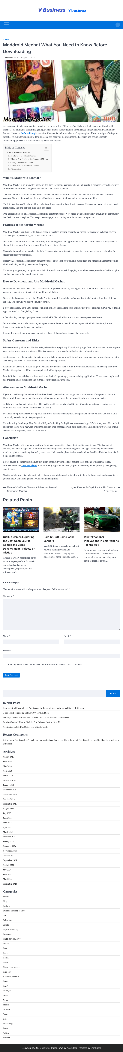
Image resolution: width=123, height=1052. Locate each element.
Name (6, 636)
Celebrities (7, 920)
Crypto (6, 925)
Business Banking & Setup (14, 911)
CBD (5, 915)
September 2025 (10, 804)
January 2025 (8, 841)
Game (6, 40)
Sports (5, 1014)
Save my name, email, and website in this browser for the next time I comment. (45, 664)
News (5, 1000)
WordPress (96, 1048)
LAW (5, 986)
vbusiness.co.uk (11, 57)
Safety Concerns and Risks (22, 162)
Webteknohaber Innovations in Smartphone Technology (101, 540)
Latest (5, 981)
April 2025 (7, 827)
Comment (8, 596)
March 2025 (8, 832)
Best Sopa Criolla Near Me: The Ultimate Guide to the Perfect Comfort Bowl (36, 717)
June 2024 (7, 874)
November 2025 (10, 794)
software (6, 1009)
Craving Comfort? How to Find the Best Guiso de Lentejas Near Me (32, 722)
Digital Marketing (10, 929)
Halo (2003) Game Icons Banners (59, 538)
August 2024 (8, 865)
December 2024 (9, 846)
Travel (6, 1028)
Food (5, 948)
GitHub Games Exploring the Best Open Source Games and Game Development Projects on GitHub (19, 544)
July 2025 (7, 813)
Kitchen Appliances (11, 976)
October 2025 (9, 799)
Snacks (6, 1005)
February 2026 (9, 780)
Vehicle (6, 1033)
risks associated (29, 465)
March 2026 (8, 776)
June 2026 (7, 761)
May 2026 (7, 766)
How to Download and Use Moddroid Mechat (29, 159)
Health (6, 958)
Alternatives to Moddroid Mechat (25, 166)
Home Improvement (11, 967)
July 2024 (7, 870)
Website (6, 650)
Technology (8, 1023)
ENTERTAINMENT (12, 939)
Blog (5, 901)
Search (113, 693)
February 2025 (9, 837)
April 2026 (7, 771)
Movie (5, 995)
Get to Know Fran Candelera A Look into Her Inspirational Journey (31, 740)
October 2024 (9, 856)
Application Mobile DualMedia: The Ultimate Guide (25, 727)
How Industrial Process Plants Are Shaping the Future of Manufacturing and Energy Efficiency (43, 708)
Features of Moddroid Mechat (23, 156)
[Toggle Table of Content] (45, 148)
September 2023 (10, 884)
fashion (6, 944)
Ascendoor (72, 1048)
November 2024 (10, 851)
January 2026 (8, 785)
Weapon (6, 1038)
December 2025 (9, 790)
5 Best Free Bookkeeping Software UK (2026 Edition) (26, 713)
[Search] (118, 25)
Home (5, 962)
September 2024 (10, 860)
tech (4, 1019)
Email (67, 636)
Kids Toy (7, 972)
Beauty (6, 897)
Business (6, 906)
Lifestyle (6, 991)
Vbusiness (77, 10)
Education (7, 934)
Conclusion (16, 169)
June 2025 (7, 818)
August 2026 (8, 757)
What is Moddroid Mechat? (18, 152)
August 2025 (8, 809)
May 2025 (7, 823)
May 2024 (7, 879)
